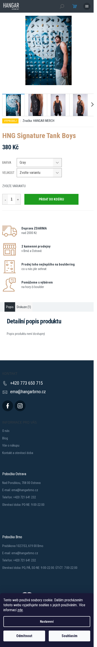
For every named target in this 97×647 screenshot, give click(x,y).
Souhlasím (69, 636)
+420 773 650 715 (26, 383)
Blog (5, 438)
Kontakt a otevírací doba (17, 453)
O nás (5, 431)
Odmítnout (24, 636)
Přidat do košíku (51, 199)
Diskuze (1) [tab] (24, 307)
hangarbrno (20, 405)
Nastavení (47, 621)
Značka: (38, 121)
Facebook (7, 405)
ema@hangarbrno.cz (28, 391)
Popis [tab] (10, 307)
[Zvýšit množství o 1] (18, 199)
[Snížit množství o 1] (5, 199)
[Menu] (86, 6)
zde (20, 610)
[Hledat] (62, 6)
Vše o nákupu (10, 445)
